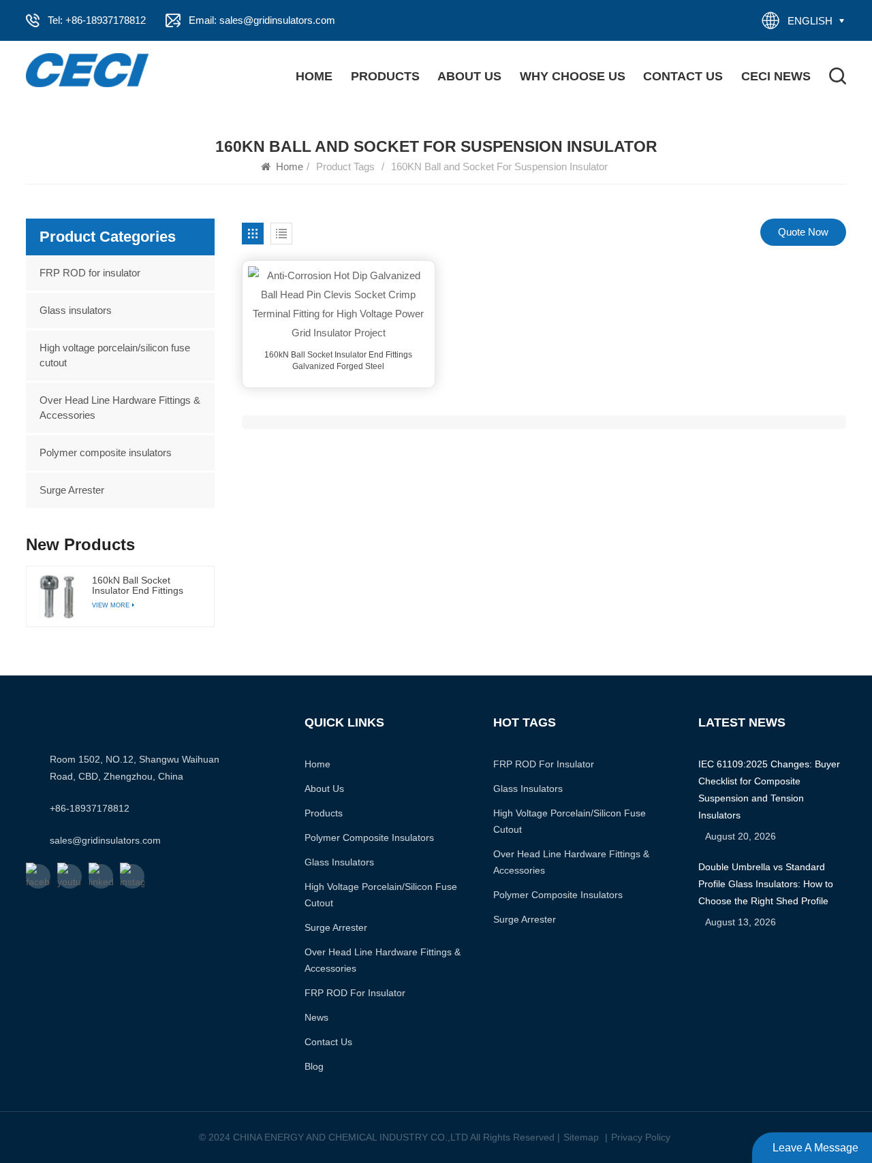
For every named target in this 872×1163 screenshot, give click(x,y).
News (316, 1017)
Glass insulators (76, 310)
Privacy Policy (640, 1137)
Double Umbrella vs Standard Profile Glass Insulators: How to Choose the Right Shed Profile (765, 883)
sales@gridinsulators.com (105, 840)
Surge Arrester (72, 490)
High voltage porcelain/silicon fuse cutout (115, 355)
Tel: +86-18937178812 (97, 20)
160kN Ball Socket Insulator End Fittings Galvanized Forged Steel (338, 360)
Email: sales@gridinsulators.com (262, 20)
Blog (314, 1066)
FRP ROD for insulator (90, 272)
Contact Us (683, 76)
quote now (803, 232)
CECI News (776, 76)
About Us (469, 76)
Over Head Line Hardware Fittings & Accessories (120, 407)
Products (385, 76)
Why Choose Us (572, 76)
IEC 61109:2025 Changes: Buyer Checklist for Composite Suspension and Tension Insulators (769, 790)
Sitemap (581, 1137)
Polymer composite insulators (106, 452)
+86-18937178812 (89, 808)
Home (314, 76)
